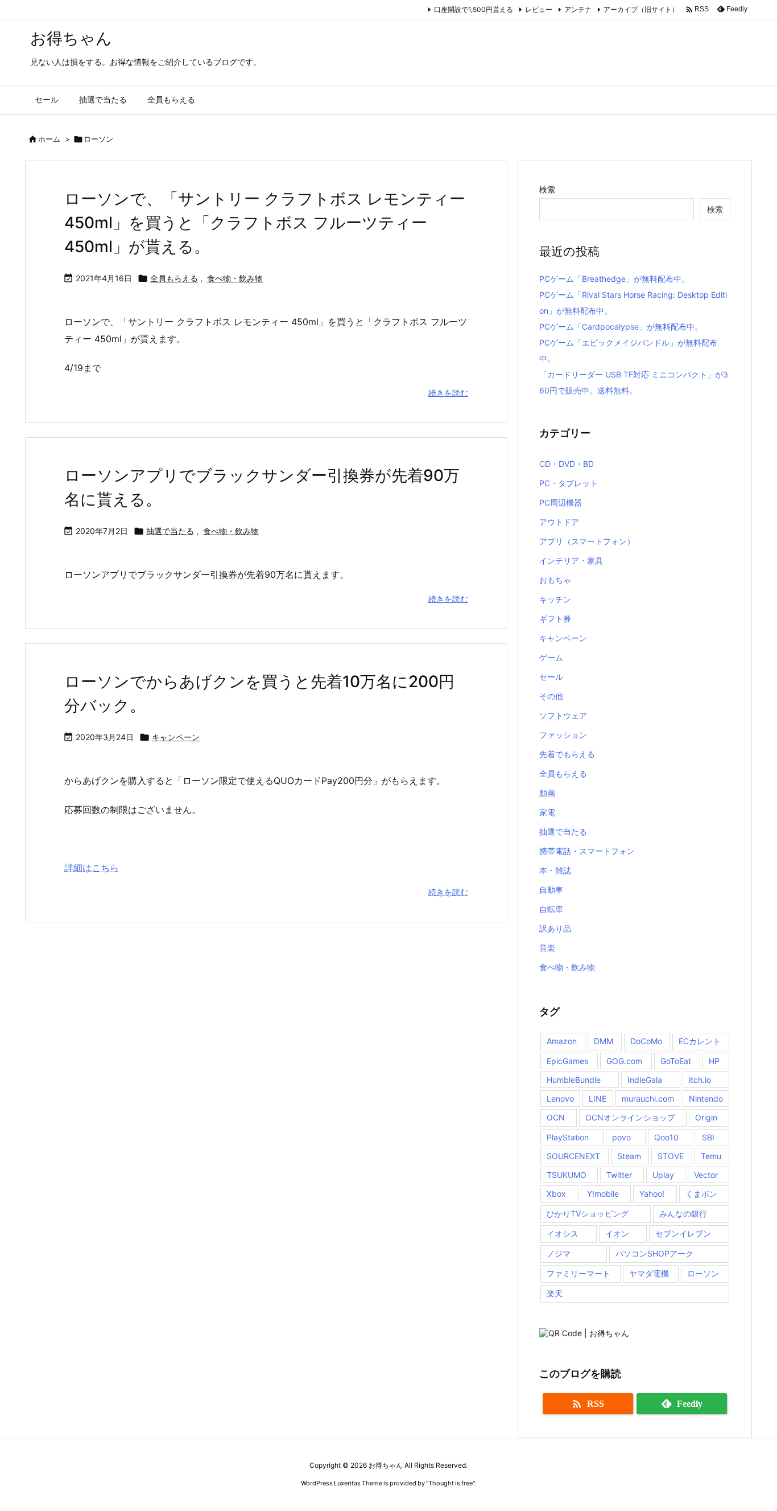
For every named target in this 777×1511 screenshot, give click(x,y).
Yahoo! (651, 1193)
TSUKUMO (566, 1175)
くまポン (701, 1193)
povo (621, 1137)
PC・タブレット (568, 483)
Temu (711, 1156)
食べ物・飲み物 (235, 278)
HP (714, 1061)
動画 (547, 793)
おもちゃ (555, 580)
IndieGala (644, 1080)
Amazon (562, 1041)
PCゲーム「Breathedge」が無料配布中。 (614, 279)
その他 (551, 696)
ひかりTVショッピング (588, 1213)
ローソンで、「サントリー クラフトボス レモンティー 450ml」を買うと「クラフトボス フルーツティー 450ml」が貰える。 (264, 222)
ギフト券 (555, 618)
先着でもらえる (567, 754)
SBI (708, 1137)
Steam (629, 1156)
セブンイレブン (683, 1233)
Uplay (663, 1175)
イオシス (562, 1233)
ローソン (703, 1273)
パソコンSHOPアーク (654, 1253)
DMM (603, 1041)
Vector (706, 1175)
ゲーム (551, 657)
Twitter (619, 1175)
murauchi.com (648, 1098)
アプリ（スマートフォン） (587, 541)
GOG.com (624, 1061)
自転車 (551, 909)
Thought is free (450, 1483)
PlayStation (568, 1137)
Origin (706, 1117)
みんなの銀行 (683, 1213)
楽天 (555, 1293)
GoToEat (675, 1061)
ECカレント (700, 1041)
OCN (556, 1117)
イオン (617, 1233)
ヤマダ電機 (649, 1273)
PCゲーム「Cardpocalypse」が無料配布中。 (620, 326)
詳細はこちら (91, 867)
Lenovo (560, 1098)
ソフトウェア (563, 715)
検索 (547, 189)
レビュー (538, 9)
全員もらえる (174, 278)
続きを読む (448, 392)
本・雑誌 (555, 870)
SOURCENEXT (573, 1156)
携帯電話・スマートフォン (587, 851)
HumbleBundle (574, 1080)
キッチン (555, 599)
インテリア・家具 (571, 560)
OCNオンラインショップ (630, 1117)
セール (551, 676)
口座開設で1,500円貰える (473, 9)
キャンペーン (176, 737)
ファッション (563, 735)
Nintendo (706, 1098)
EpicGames (567, 1061)
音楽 (547, 947)
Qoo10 (666, 1137)
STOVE (671, 1156)
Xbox (556, 1193)
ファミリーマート (578, 1273)
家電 (547, 812)
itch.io (700, 1080)
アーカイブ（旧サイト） (641, 9)
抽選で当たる (170, 531)
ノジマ (559, 1253)
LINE (597, 1098)
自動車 (551, 889)
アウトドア (559, 522)
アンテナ (578, 9)
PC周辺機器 (560, 502)
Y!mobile (603, 1193)
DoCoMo (646, 1041)
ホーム (49, 138)
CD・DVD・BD (566, 464)
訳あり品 (555, 928)
